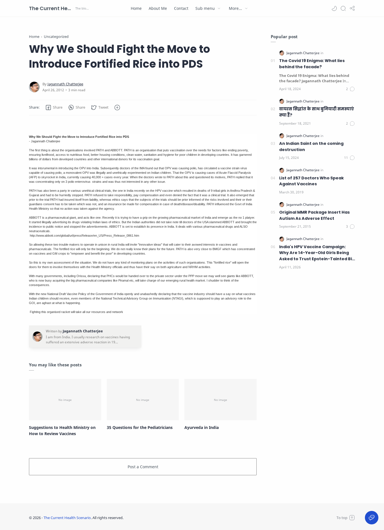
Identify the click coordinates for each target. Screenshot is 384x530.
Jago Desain (161, 517)
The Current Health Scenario (51, 8)
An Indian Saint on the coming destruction (311, 146)
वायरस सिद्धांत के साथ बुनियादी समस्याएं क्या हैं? (316, 112)
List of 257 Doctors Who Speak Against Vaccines (311, 181)
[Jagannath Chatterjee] (65, 84)
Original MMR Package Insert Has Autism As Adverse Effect (314, 215)
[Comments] (350, 89)
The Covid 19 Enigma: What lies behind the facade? (312, 64)
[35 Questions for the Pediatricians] (143, 399)
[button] (334, 8)
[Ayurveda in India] (220, 399)
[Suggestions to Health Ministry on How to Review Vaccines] (65, 399)
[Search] (343, 8)
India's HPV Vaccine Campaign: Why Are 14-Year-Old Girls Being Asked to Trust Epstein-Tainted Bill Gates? (316, 253)
